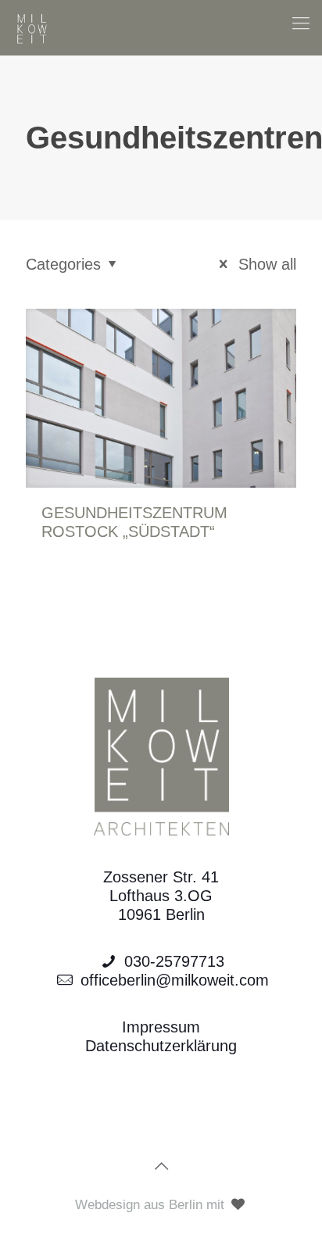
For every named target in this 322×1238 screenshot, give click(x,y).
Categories (63, 264)
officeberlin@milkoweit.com (174, 980)
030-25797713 (174, 961)
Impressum (161, 1027)
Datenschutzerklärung (161, 1045)
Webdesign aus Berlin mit (151, 1204)
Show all (265, 264)
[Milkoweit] (31, 27)
